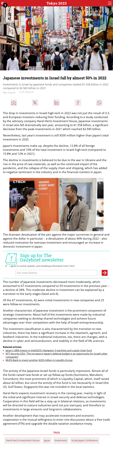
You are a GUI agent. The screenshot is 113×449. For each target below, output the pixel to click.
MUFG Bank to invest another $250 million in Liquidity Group (39, 360)
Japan (47, 440)
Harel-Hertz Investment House (23, 440)
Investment (61, 440)
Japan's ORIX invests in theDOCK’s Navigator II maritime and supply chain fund (49, 350)
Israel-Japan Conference (85, 440)
